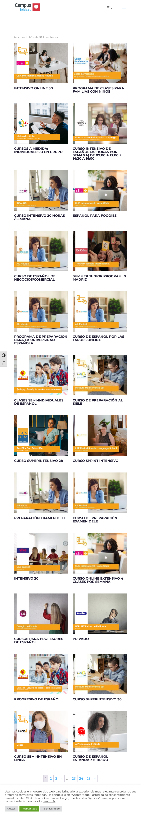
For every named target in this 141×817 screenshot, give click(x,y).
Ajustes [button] (11, 808)
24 (81, 779)
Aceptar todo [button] (29, 808)
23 (74, 779)
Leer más (49, 801)
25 (88, 779)
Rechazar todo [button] (51, 808)
